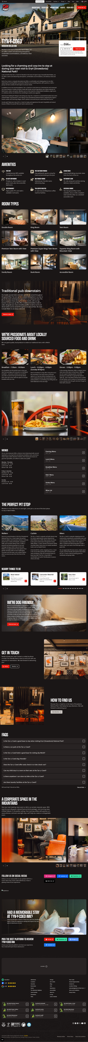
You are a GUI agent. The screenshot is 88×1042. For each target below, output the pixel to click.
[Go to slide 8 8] (71, 156)
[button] (44, 741)
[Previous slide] (3, 156)
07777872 (26, 1035)
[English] (84, 1)
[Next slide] (7, 156)
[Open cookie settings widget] (2, 1039)
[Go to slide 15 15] (84, 438)
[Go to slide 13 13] (78, 438)
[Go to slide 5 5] (60, 156)
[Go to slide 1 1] (47, 156)
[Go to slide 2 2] (50, 156)
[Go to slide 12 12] (84, 156)
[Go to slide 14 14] (81, 438)
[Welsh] (85, 1)
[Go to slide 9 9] (74, 156)
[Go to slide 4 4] (57, 156)
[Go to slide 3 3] (54, 156)
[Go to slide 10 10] (78, 156)
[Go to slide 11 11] (81, 156)
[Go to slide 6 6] (64, 156)
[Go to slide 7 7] (67, 156)
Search (5, 1)
